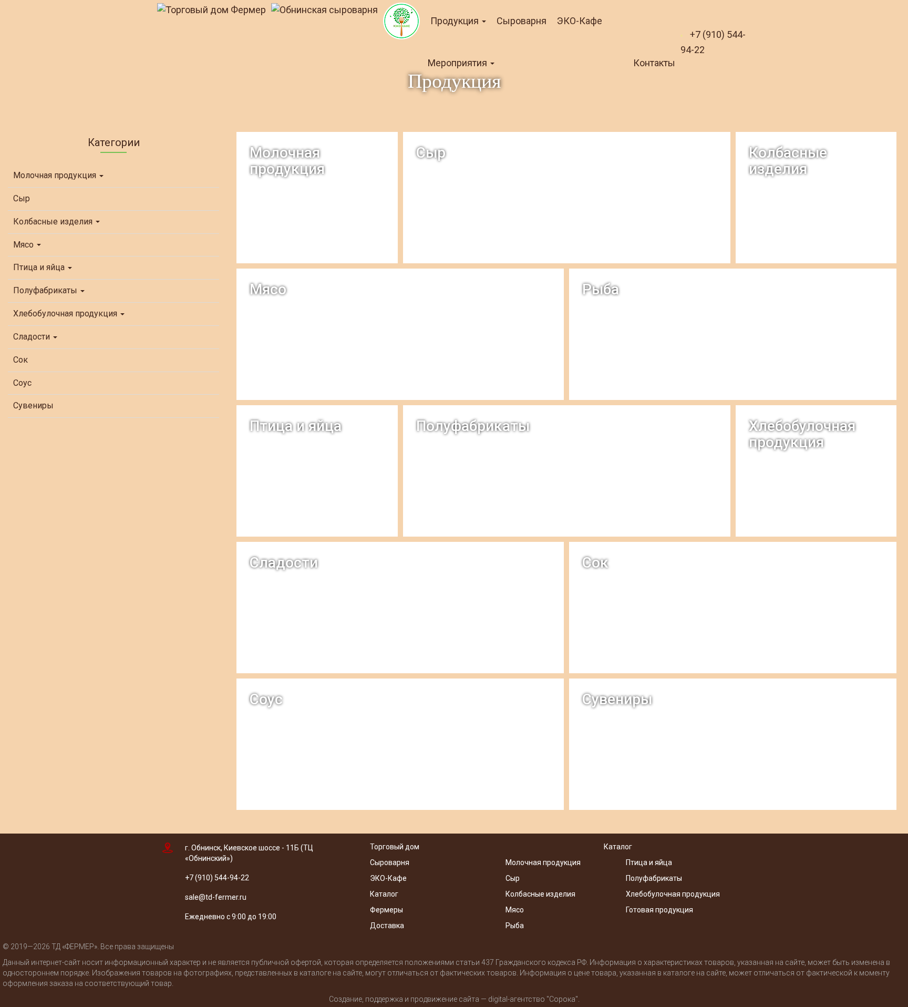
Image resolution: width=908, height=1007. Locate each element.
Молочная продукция (55, 175)
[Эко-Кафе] (401, 21)
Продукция (455, 20)
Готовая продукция (659, 910)
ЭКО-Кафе (579, 20)
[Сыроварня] (324, 9)
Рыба (514, 925)
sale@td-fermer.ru (215, 897)
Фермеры (386, 910)
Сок (20, 360)
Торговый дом (394, 846)
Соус (22, 383)
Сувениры (33, 405)
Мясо (24, 245)
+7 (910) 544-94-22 (217, 878)
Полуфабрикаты (46, 290)
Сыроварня (521, 20)
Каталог (384, 894)
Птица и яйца (40, 267)
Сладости (32, 337)
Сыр (21, 198)
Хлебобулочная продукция (66, 313)
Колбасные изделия (54, 222)
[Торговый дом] (211, 9)
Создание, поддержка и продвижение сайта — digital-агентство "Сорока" (453, 999)
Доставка (387, 925)
